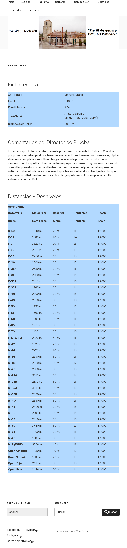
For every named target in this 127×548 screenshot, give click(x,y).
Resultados (14, 10)
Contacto (33, 10)
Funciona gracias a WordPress (71, 531)
